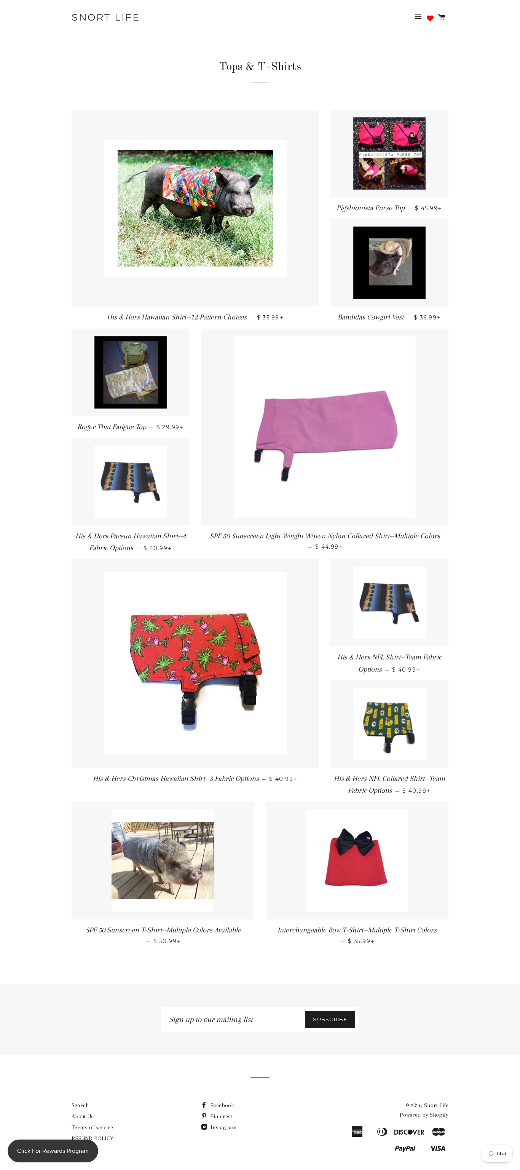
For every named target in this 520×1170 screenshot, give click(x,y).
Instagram (223, 1127)
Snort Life (106, 17)
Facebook (221, 1105)
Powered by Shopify (424, 1114)
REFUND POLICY (92, 1138)
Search (80, 1105)
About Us (83, 1116)
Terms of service (92, 1127)
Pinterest (220, 1116)
